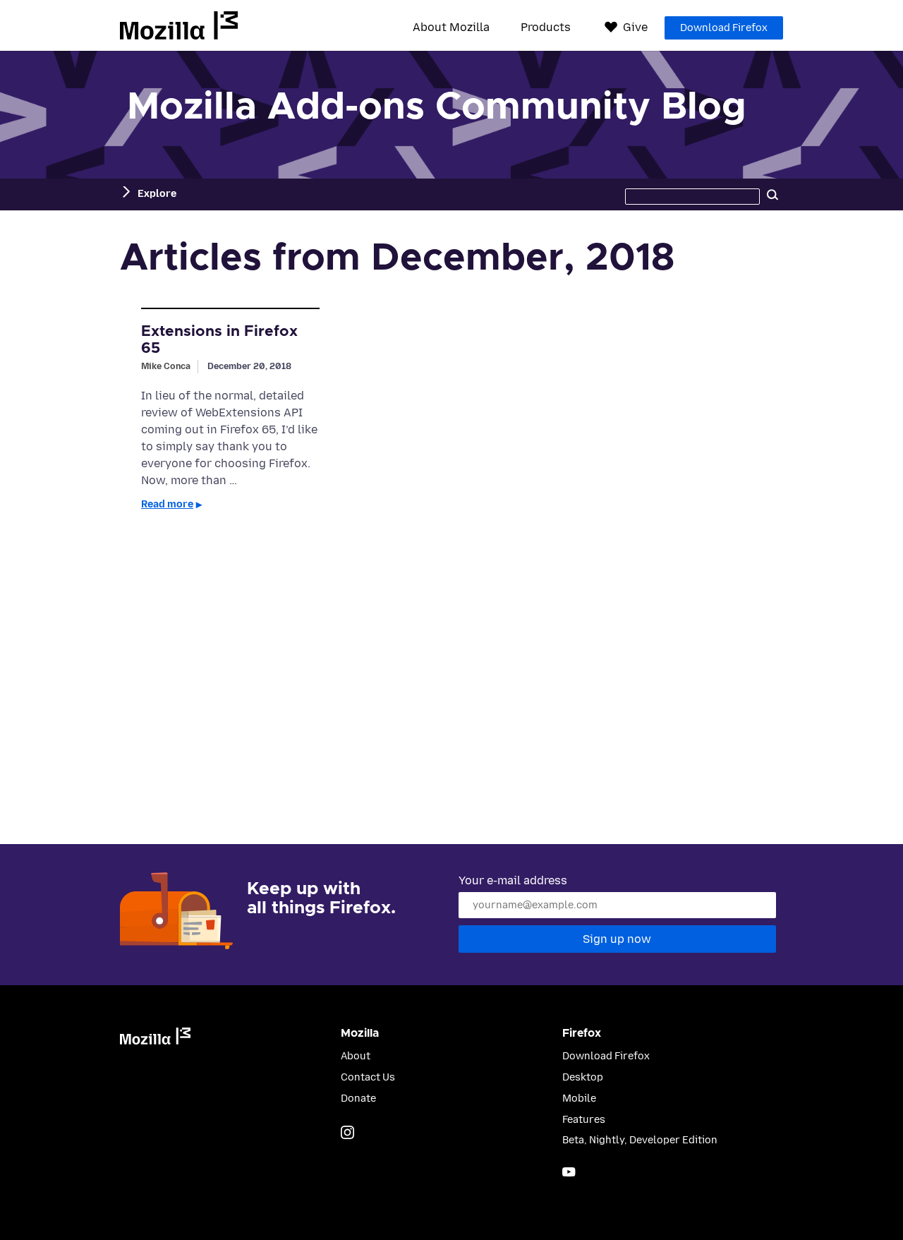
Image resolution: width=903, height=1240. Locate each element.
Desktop (582, 1077)
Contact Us (368, 1077)
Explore (157, 194)
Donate (358, 1098)
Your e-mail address (513, 880)
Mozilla (179, 25)
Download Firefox (724, 28)
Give (635, 27)
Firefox (581, 1033)
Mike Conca (165, 366)
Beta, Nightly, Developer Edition (639, 1140)
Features (583, 1120)
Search (772, 194)
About (355, 1056)
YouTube (569, 1171)
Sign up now (617, 939)
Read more (167, 504)
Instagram (347, 1132)
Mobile (579, 1098)
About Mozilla (451, 27)
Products (546, 27)
